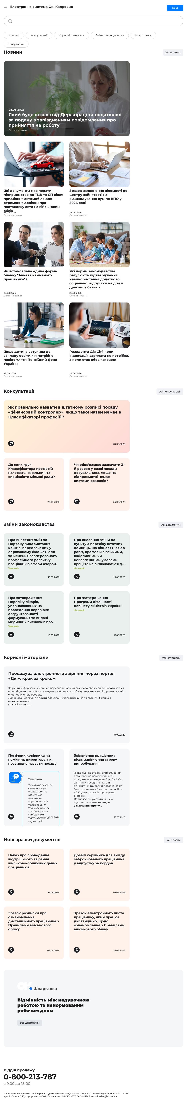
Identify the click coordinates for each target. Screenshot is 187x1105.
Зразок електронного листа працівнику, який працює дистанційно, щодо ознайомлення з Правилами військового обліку (99, 921)
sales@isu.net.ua (108, 1096)
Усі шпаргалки (30, 1022)
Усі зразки (174, 840)
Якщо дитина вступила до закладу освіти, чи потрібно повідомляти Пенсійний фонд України (30, 358)
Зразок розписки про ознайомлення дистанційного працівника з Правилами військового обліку (33, 921)
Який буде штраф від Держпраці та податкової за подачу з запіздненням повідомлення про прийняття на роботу (65, 120)
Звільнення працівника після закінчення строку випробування (95, 759)
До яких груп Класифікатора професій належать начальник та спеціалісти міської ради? (31, 471)
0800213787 (83, 1096)
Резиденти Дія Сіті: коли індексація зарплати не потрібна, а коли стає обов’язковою (99, 356)
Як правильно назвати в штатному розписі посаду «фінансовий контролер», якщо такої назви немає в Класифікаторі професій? (64, 412)
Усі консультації (170, 391)
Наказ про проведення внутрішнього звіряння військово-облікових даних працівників (33, 861)
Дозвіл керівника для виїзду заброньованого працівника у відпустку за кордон (99, 859)
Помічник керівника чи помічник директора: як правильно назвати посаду (32, 759)
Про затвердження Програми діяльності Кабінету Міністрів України (98, 602)
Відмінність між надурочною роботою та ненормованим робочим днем (53, 1005)
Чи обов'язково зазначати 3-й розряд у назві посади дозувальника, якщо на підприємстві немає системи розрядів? (99, 473)
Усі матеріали (171, 657)
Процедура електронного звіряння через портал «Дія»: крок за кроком (61, 676)
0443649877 (69, 1096)
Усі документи (171, 524)
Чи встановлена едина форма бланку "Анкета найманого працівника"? (30, 275)
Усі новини (173, 52)
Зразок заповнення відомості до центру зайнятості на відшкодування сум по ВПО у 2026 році (98, 197)
